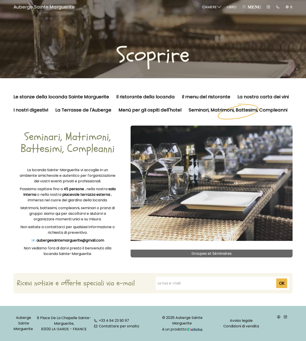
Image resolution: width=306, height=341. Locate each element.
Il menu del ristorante (206, 97)
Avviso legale (241, 320)
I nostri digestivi (30, 110)
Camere (209, 7)
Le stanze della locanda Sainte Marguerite (61, 97)
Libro (232, 7)
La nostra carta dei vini (263, 97)
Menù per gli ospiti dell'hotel (150, 110)
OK (281, 283)
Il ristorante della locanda (145, 97)
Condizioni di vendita (241, 326)
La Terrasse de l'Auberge (83, 110)
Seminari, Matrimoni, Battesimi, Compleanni (238, 110)
